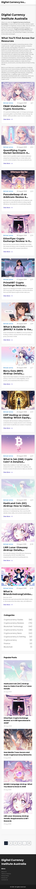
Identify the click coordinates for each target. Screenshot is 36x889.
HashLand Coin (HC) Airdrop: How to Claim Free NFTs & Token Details (16, 504)
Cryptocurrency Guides (18, 619)
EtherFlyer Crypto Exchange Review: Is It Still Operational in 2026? (18, 240)
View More (6, 119)
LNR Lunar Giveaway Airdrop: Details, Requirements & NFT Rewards (15, 548)
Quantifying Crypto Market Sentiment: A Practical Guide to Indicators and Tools (15, 151)
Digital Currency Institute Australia (15, 2)
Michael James (8, 103)
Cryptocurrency (18, 640)
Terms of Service (6, 873)
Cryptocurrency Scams (18, 630)
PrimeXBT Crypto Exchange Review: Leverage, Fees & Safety (17, 284)
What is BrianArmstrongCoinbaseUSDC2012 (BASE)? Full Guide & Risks (18, 593)
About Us (4, 871)
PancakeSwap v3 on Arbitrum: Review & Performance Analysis (16, 195)
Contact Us (4, 880)
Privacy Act (4, 878)
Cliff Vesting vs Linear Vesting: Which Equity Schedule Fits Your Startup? (16, 416)
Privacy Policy (5, 875)
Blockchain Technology (18, 626)
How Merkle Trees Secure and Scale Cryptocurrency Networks (18, 753)
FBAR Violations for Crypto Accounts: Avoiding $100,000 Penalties (14, 107)
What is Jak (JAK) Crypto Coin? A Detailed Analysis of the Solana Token (17, 460)
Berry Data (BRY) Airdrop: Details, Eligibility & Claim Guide (17, 372)
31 (29, 843)
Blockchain (18, 647)
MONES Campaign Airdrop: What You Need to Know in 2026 (18, 785)
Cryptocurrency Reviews (18, 623)
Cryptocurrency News (18, 633)
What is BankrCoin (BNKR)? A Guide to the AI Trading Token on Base (17, 328)
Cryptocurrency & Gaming (18, 636)
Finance (18, 643)
